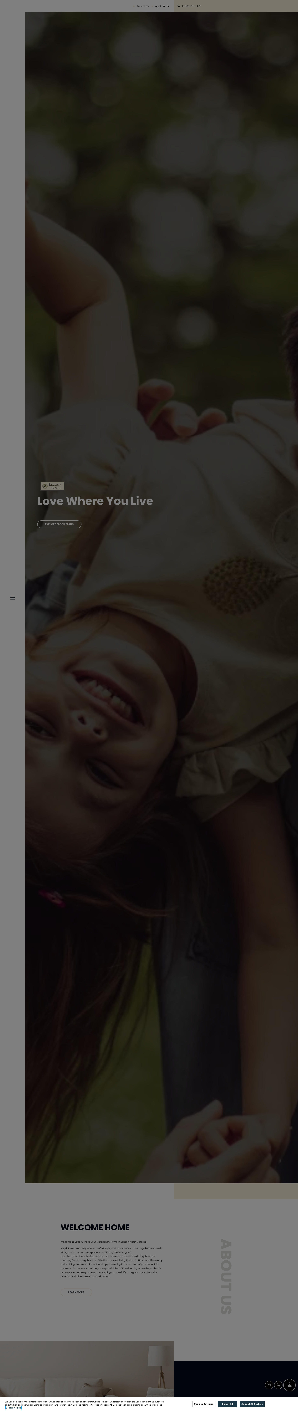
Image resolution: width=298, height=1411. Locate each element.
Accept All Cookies (252, 1403)
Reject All (227, 1403)
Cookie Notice (13, 1407)
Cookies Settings (203, 1403)
